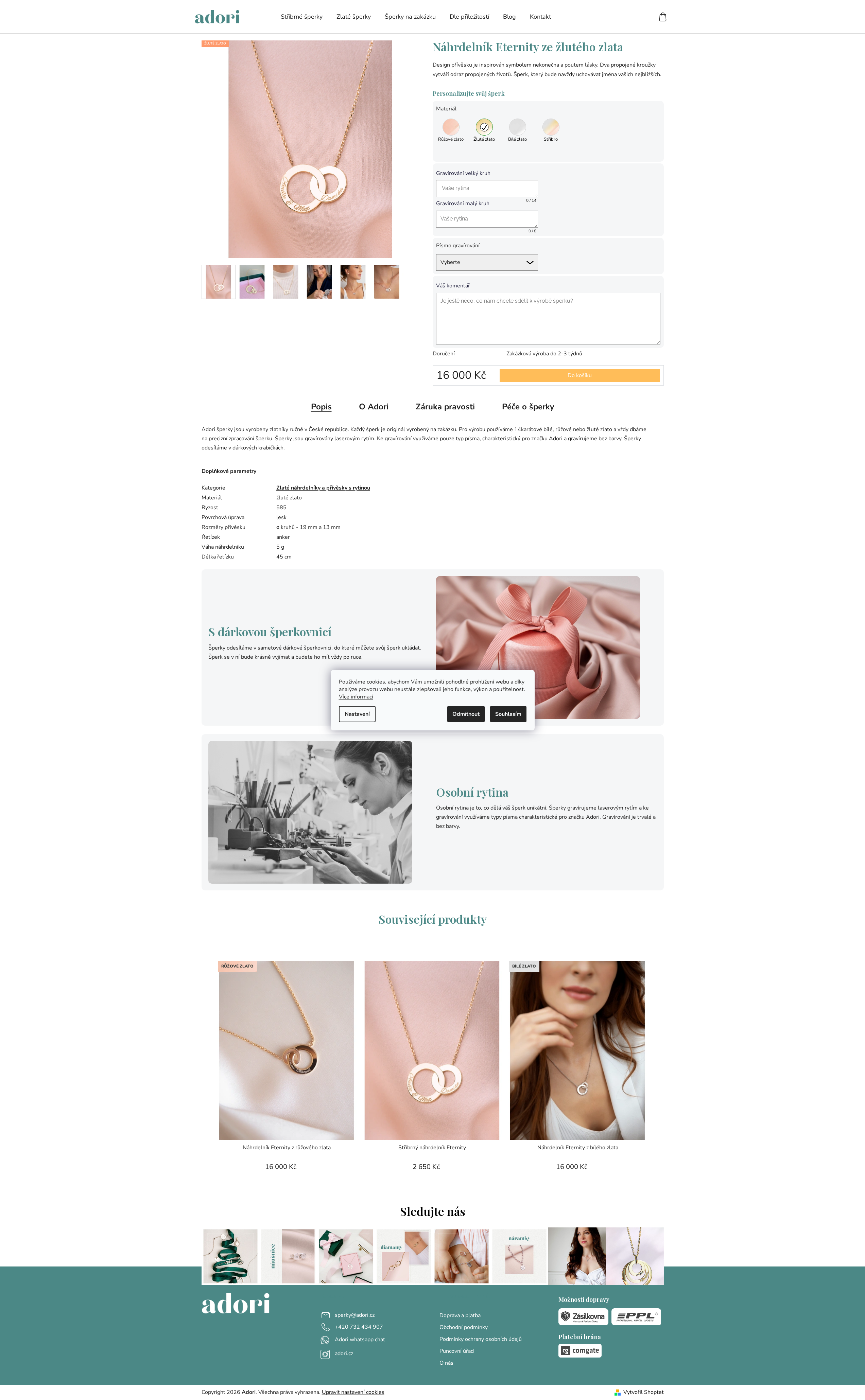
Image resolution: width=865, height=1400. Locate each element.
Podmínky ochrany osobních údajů (480, 1339)
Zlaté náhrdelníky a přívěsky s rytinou (323, 488)
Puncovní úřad (456, 1351)
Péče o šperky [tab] (528, 406)
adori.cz (344, 1353)
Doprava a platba (460, 1315)
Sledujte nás (432, 1211)
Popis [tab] (321, 406)
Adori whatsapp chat (360, 1339)
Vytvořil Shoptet (643, 1392)
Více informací (356, 697)
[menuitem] (301, 16)
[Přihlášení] (638, 16)
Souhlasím (508, 714)
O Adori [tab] (373, 406)
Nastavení (357, 714)
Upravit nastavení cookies (353, 1392)
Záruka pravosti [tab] (445, 406)
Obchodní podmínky (463, 1327)
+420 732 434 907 (359, 1327)
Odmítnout (466, 714)
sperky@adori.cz (355, 1315)
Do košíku (580, 375)
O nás (446, 1363)
